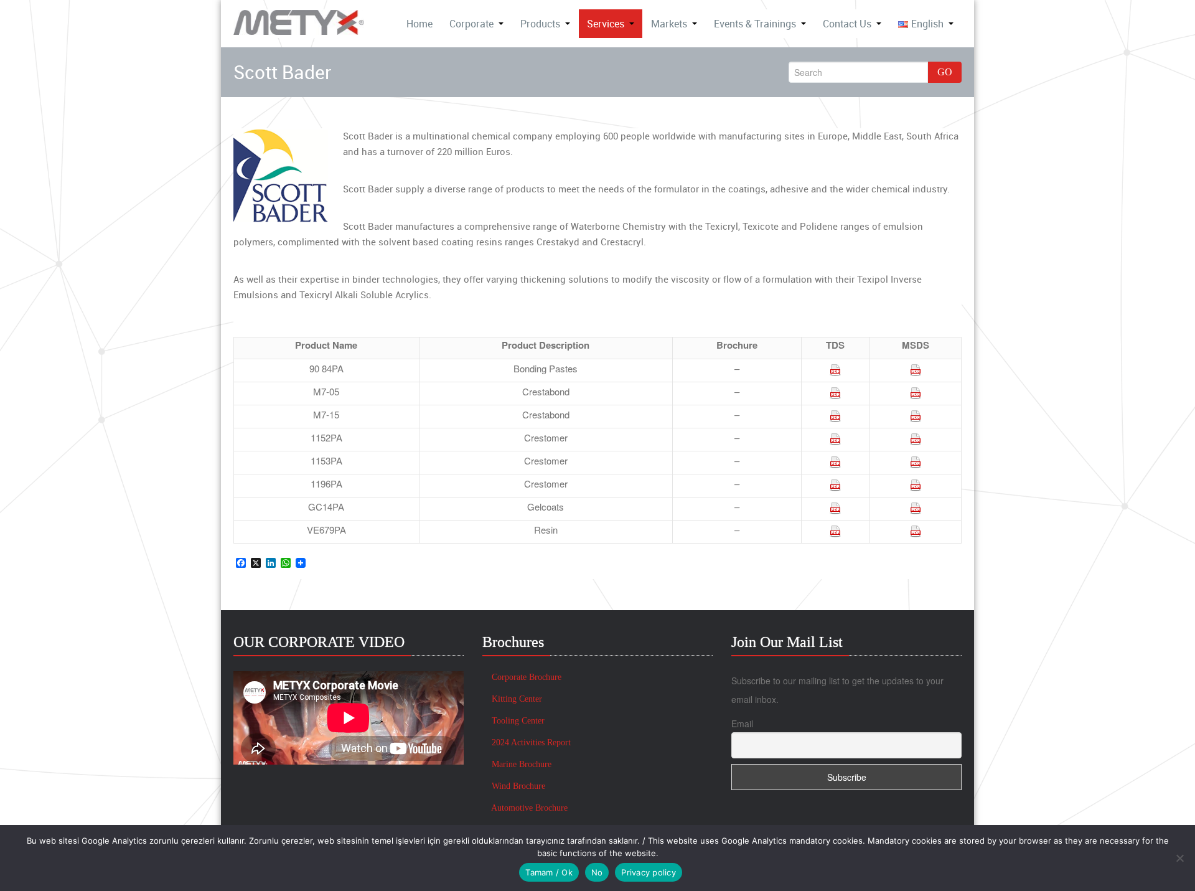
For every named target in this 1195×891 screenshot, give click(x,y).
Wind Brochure (517, 786)
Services (605, 24)
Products (540, 24)
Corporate (471, 24)
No (597, 872)
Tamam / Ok (549, 872)
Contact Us (847, 24)
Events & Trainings (755, 24)
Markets (669, 24)
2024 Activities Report (530, 742)
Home (419, 24)
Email (742, 723)
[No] (1179, 858)
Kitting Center (515, 699)
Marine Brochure (520, 764)
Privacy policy (648, 872)
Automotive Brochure (528, 808)
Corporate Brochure (525, 677)
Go (944, 72)
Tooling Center (517, 720)
